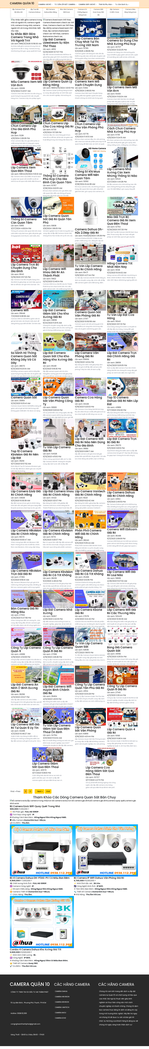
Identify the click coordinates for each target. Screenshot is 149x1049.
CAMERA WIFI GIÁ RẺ (87, 4)
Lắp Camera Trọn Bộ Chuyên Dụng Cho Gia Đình (25, 268)
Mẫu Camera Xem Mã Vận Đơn (26, 83)
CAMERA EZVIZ (60, 1018)
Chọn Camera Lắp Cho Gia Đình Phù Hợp (23, 129)
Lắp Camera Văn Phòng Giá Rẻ (87, 354)
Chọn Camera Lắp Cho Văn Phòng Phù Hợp (89, 127)
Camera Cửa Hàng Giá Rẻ (88, 399)
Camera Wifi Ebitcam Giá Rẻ (122, 531)
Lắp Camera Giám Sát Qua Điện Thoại (45, 765)
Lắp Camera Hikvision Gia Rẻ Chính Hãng (26, 532)
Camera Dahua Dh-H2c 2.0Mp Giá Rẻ (89, 231)
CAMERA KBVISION (62, 1002)
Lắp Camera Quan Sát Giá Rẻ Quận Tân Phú (57, 219)
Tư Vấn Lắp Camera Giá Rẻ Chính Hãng (89, 267)
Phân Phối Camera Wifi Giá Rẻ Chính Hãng (88, 534)
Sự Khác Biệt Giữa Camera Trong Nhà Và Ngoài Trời (25, 37)
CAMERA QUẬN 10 (22, 3)
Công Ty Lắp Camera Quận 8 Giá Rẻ (58, 649)
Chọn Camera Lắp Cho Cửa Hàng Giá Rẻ (58, 124)
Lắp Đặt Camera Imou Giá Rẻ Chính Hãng (58, 493)
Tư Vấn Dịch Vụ (121, 4)
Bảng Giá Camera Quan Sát (119, 649)
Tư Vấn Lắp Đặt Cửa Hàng (120, 316)
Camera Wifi (20, 310)
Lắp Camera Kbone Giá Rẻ (88, 611)
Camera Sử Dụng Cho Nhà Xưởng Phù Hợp (122, 42)
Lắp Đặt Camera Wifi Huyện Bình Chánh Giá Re (57, 690)
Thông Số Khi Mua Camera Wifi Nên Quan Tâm (87, 175)
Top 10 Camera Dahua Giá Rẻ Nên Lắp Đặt (122, 401)
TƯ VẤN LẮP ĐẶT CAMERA (65, 4)
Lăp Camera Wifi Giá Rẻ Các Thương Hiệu (121, 611)
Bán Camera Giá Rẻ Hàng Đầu (25, 610)
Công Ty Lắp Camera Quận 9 (26, 649)
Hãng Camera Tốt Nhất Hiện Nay (119, 265)
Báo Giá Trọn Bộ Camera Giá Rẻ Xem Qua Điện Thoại (121, 220)
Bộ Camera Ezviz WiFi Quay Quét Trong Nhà (35, 806)
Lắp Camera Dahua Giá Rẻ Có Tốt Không (89, 572)
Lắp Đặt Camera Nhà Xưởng (57, 611)
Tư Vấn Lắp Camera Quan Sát (89, 645)
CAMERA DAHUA (61, 991)
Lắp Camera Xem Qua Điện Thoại (23, 169)
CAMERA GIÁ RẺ (44, 4)
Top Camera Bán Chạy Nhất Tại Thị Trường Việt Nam (87, 42)
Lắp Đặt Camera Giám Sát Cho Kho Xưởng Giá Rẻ (56, 313)
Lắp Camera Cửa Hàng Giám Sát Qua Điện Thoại (100, 771)
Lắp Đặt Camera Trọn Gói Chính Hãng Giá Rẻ (122, 356)
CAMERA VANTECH (62, 1007)
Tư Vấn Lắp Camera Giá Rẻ (57, 449)
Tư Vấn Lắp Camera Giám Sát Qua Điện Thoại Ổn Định (57, 729)
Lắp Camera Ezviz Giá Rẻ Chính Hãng (26, 493)
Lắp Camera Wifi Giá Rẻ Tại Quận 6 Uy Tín (25, 726)
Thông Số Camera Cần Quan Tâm (24, 221)
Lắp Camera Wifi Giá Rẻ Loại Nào (121, 573)
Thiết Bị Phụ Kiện (105, 4)
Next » (39, 791)
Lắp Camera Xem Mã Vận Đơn (122, 89)
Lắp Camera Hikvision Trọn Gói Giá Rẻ (26, 572)
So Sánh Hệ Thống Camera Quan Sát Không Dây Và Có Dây (24, 358)
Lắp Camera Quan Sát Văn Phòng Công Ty (58, 401)
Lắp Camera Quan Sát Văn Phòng (88, 729)
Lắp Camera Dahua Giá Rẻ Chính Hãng (121, 494)
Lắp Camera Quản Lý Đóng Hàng (57, 83)
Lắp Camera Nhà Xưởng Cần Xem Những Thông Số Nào (122, 172)
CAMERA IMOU (60, 1012)
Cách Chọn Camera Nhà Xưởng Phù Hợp (121, 130)
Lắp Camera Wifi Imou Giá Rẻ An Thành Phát (54, 272)
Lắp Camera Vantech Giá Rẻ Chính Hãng (90, 493)
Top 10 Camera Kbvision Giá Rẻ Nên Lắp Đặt (25, 454)
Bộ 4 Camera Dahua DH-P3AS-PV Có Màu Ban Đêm (39, 877)
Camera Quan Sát (24, 397)
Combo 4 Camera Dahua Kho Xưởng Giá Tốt (35, 949)
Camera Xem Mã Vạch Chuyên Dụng (88, 83)
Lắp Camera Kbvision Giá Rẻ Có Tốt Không (58, 573)
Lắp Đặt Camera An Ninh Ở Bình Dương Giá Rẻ (24, 688)
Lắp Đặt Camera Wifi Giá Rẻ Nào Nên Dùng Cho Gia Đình (90, 442)
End (48, 791)
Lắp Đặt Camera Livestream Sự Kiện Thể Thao (56, 43)
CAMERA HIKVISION (62, 996)
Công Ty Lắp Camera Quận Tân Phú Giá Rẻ (90, 686)
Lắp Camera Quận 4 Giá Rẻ (121, 731)
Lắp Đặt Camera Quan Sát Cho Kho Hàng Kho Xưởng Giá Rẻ (58, 358)
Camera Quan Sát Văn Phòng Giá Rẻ (88, 313)
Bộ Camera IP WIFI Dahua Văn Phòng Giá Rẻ (99, 877)
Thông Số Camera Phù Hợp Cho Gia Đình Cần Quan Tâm (57, 179)
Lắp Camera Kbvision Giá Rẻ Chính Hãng (58, 532)
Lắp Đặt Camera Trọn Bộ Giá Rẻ (122, 440)
